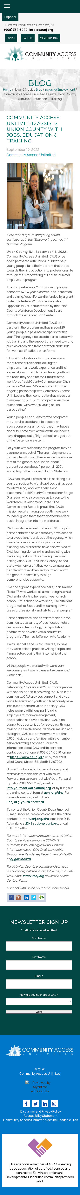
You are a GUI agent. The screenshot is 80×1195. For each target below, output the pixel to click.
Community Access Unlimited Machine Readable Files (40, 1120)
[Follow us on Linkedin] (45, 1103)
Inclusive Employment (60, 89)
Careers (28, 38)
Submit (39, 1012)
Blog (39, 89)
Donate (11, 38)
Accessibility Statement (40, 1115)
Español (10, 17)
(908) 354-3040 (15, 30)
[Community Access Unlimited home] (40, 53)
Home (7, 89)
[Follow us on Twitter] (35, 1103)
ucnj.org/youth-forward (25, 802)
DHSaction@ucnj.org (42, 823)
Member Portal (49, 38)
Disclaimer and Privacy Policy (40, 1111)
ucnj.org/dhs (53, 792)
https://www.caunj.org (27, 757)
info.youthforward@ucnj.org (29, 788)
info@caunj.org (41, 30)
